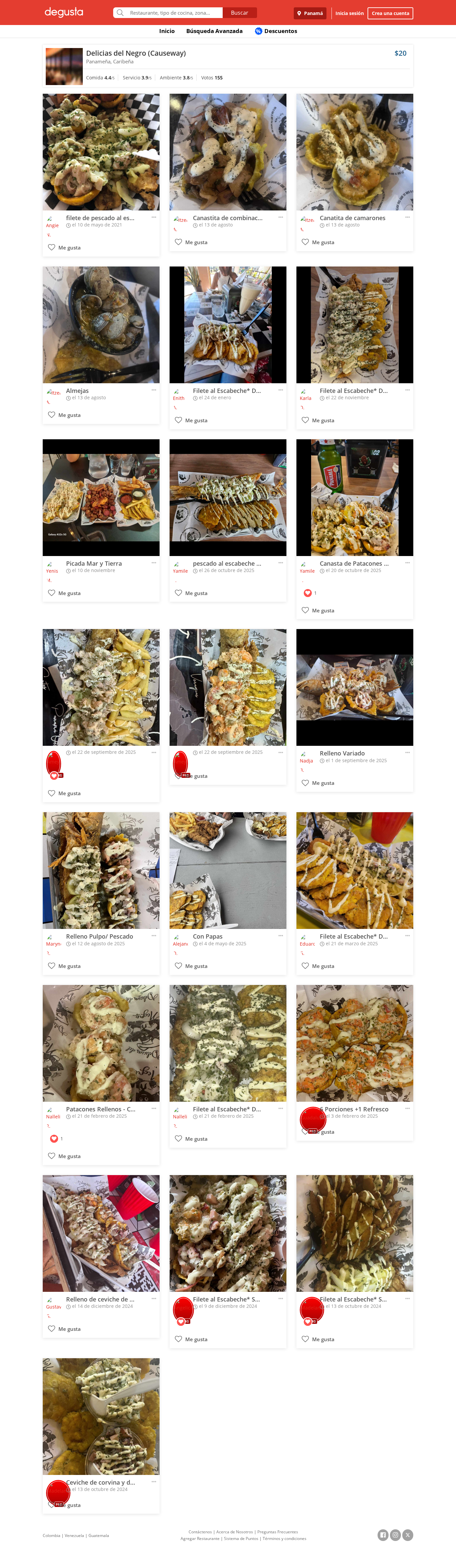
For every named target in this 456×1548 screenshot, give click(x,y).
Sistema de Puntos (241, 1538)
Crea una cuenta (390, 13)
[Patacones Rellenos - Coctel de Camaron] (101, 1043)
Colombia (51, 1535)
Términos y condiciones (284, 1538)
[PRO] (53, 759)
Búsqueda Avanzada (214, 31)
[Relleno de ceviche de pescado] (101, 1233)
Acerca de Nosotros (234, 1532)
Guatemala (98, 1535)
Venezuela (74, 1535)
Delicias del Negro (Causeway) (136, 53)
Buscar (239, 12)
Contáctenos (200, 1532)
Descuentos (276, 31)
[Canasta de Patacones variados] (354, 497)
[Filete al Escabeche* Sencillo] (228, 1233)
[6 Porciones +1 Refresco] (354, 1043)
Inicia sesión (349, 13)
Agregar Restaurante (200, 1538)
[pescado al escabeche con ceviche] (228, 497)
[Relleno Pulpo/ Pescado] (101, 870)
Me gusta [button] (69, 247)
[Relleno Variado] (354, 687)
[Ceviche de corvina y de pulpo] (101, 1416)
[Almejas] (101, 325)
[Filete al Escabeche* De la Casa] (228, 325)
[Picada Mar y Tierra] (101, 497)
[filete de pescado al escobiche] (101, 152)
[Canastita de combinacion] (228, 152)
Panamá (313, 13)
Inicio (167, 31)
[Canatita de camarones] (354, 152)
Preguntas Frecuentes (277, 1532)
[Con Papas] (228, 870)
